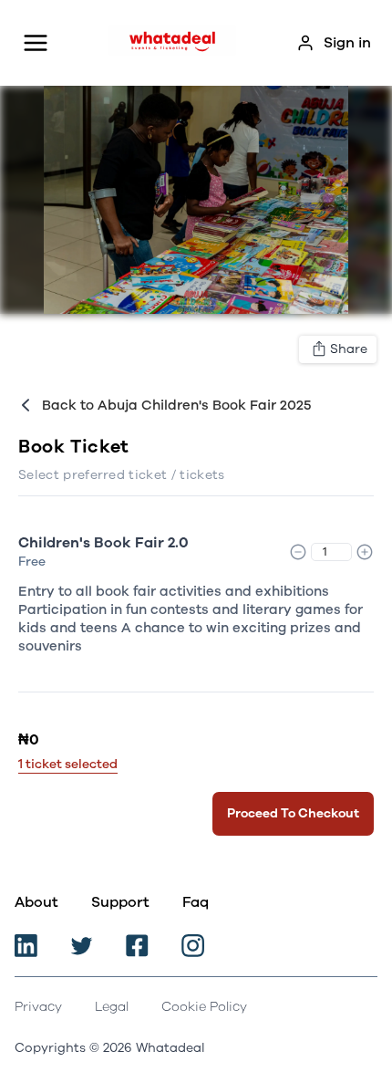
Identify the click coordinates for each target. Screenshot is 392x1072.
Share (348, 349)
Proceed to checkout (293, 813)
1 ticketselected (68, 764)
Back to (177, 405)
